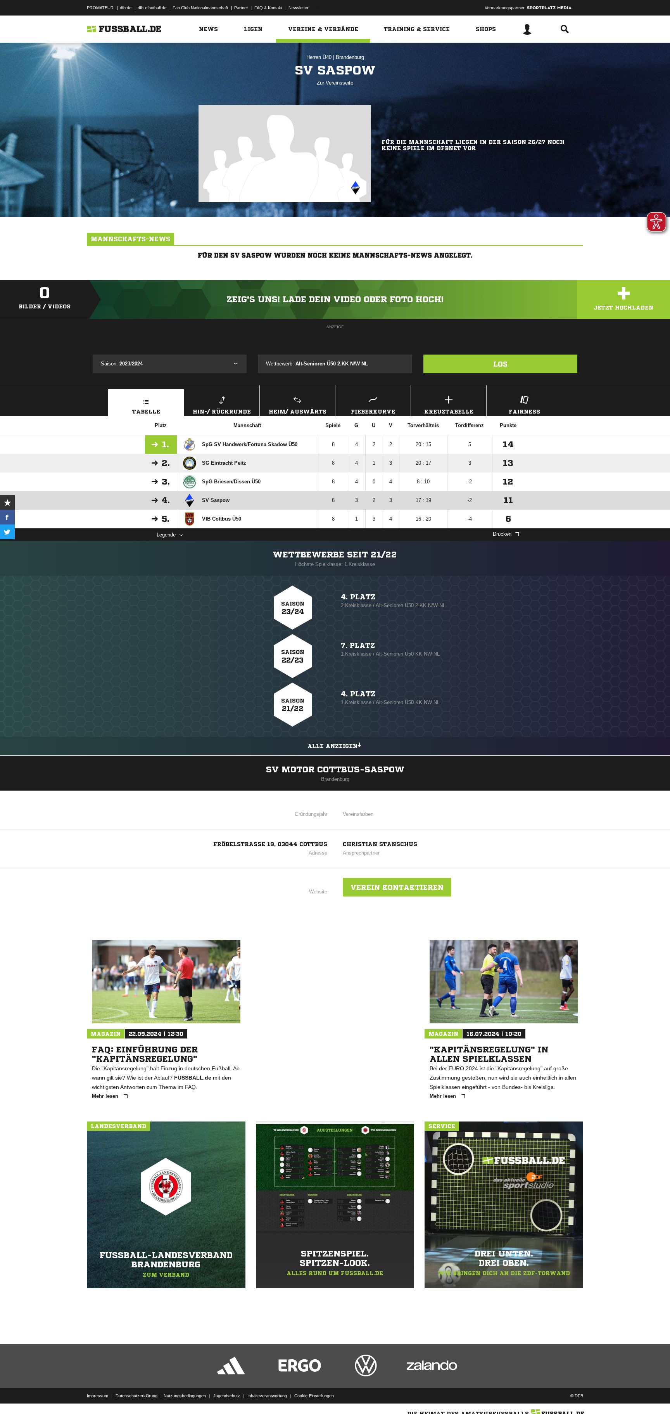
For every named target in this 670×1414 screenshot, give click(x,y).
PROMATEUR (100, 7)
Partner (241, 7)
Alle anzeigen (332, 746)
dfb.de (125, 7)
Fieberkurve (373, 411)
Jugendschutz (226, 1395)
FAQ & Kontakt (268, 7)
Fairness (524, 411)
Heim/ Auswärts (297, 411)
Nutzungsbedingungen (185, 1395)
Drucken (502, 534)
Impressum (97, 1395)
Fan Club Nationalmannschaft (200, 7)
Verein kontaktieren (397, 887)
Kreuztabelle (448, 411)
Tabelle (146, 411)
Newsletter (298, 7)
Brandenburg (350, 57)
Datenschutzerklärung (136, 1395)
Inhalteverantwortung (267, 1395)
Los (500, 363)
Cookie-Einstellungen (314, 1395)
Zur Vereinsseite (335, 83)
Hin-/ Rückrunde (222, 411)
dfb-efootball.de (152, 7)
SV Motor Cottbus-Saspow (335, 769)
